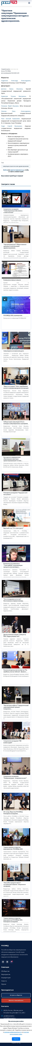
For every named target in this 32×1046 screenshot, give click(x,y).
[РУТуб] (11, 961)
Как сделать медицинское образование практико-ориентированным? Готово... (12, 459)
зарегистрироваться (17, 170)
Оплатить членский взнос (16, 1000)
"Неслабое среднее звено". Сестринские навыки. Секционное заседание (14, 884)
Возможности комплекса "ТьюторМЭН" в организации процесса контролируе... (12, 565)
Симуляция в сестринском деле (13, 351)
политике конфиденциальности (12, 1032)
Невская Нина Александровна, (16, 111)
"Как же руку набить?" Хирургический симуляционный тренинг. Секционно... (15, 707)
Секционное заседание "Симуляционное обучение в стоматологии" (12, 210)
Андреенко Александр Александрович (15, 80)
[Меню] (29, 3)
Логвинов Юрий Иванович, (10, 106)
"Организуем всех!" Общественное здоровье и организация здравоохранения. (14, 246)
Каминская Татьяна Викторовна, (13, 96)
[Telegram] (7, 961)
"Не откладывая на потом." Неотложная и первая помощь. (13, 600)
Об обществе (5, 971)
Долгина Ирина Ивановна (12, 89)
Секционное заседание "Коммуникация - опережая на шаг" (15, 777)
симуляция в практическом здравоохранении (15, 166)
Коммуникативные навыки (12, 280)
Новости (4, 981)
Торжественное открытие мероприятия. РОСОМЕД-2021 (13, 848)
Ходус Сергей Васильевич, (11, 126)
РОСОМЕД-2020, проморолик (12, 315)
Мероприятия (5, 974)
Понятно (16, 1039)
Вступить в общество (16, 995)
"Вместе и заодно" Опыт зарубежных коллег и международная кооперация (15, 387)
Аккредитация (6, 978)
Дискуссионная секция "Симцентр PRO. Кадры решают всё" (14, 635)
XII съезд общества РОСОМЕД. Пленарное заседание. (13, 813)
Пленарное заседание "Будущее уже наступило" (15, 493)
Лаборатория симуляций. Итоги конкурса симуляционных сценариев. (15, 423)
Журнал (3, 984)
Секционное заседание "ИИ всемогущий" (12, 742)
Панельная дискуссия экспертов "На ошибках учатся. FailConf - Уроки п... (15, 671)
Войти (5, 170)
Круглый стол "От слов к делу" (13, 528)
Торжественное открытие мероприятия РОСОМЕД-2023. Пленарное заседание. (13, 920)
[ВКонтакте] (3, 961)
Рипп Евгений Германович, (10, 118)
